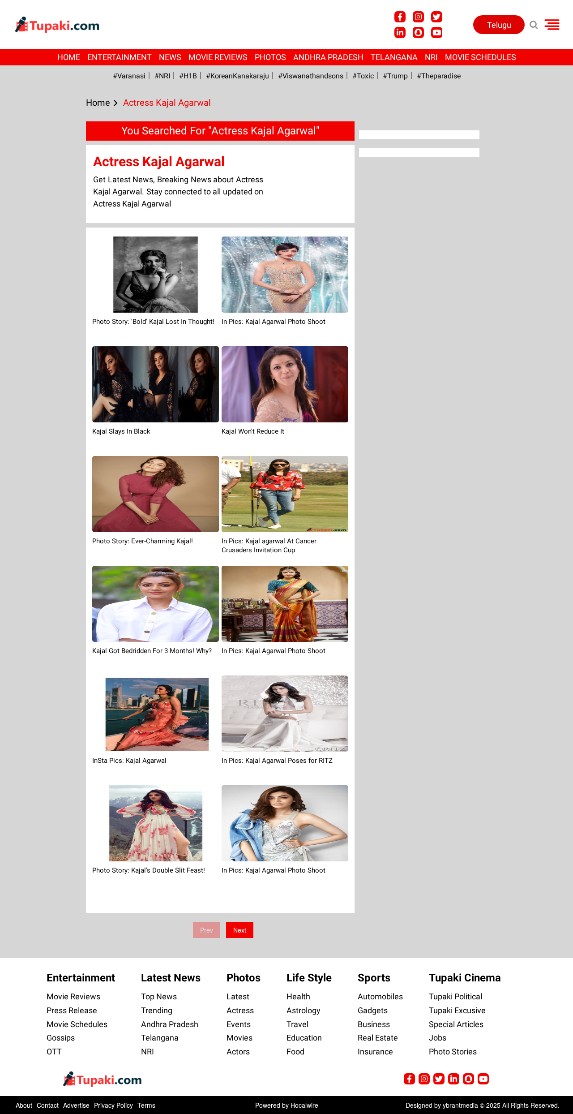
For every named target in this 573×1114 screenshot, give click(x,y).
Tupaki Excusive (457, 1010)
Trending (156, 1010)
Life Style (309, 978)
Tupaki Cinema (465, 978)
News (170, 57)
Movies (239, 1037)
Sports (374, 978)
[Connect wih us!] (400, 32)
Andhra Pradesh (328, 57)
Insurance (375, 1051)
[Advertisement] (40, 357)
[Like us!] (400, 16)
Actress (240, 1010)
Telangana (394, 57)
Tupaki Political (455, 996)
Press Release (72, 1010)
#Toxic (363, 76)
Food (295, 1051)
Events (239, 1024)
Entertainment (119, 57)
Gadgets (373, 1010)
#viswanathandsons (310, 76)
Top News (159, 996)
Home (68, 57)
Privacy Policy (113, 1105)
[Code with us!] (418, 32)
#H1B (188, 76)
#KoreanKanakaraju (237, 76)
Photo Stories (453, 1051)
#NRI (162, 76)
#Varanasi (129, 76)
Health (298, 996)
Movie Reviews (218, 57)
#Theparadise (439, 76)
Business (374, 1024)
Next (239, 929)
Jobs (437, 1037)
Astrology (303, 1010)
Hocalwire (304, 1105)
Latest (238, 996)
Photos (270, 57)
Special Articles (456, 1024)
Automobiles (380, 996)
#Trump (395, 76)
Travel (297, 1024)
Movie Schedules (480, 57)
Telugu (499, 25)
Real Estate (378, 1037)
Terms (146, 1105)
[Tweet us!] (418, 16)
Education (304, 1037)
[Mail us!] (436, 32)
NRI (431, 57)
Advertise (76, 1105)
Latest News (171, 978)
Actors (238, 1051)
